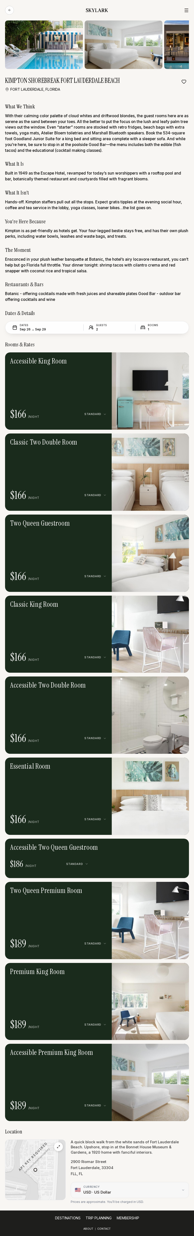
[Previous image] (137, 360)
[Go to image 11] (170, 684)
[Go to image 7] (154, 684)
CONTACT (104, 1228)
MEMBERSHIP (128, 1218)
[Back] (9, 10)
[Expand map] (58, 1146)
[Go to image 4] (156, 360)
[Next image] (163, 360)
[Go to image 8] (158, 684)
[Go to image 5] (147, 684)
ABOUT (88, 1228)
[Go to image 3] (152, 360)
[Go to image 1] (144, 360)
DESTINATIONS (68, 1218)
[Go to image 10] (166, 684)
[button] (150, 391)
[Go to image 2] (148, 360)
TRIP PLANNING (99, 1218)
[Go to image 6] (150, 684)
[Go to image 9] (162, 684)
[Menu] (186, 10)
